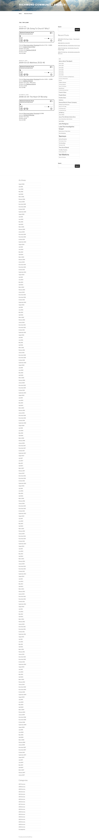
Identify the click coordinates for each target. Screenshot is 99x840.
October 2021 (22, 330)
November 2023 (22, 267)
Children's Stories (62, 82)
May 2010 (21, 674)
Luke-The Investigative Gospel (66, 128)
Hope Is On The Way (62, 106)
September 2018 (22, 423)
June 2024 (21, 249)
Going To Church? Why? (29, 47)
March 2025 (21, 226)
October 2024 (22, 239)
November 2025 (22, 206)
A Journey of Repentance (63, 78)
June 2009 (21, 702)
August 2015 (21, 516)
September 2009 (22, 694)
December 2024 (22, 234)
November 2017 (22, 448)
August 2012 (21, 606)
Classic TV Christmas (62, 86)
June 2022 (21, 309)
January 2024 (22, 262)
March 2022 (21, 317)
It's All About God (62, 108)
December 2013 (22, 566)
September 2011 (22, 634)
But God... (60, 80)
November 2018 (22, 418)
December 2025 (22, 204)
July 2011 (21, 639)
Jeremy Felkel (61, 114)
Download (36, 45)
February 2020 (22, 380)
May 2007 (21, 765)
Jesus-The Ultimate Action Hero (67, 117)
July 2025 (21, 216)
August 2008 (21, 727)
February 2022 (22, 319)
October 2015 (22, 511)
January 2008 (22, 744)
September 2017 (22, 453)
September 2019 (22, 392)
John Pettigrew (63, 124)
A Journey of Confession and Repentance (66, 76)
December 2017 (22, 445)
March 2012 (21, 619)
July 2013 (21, 578)
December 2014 (22, 536)
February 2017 (22, 470)
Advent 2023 (61, 72)
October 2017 (22, 450)
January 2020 (22, 382)
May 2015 (21, 523)
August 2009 (21, 697)
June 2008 (21, 732)
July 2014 (21, 548)
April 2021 (21, 345)
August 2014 (21, 546)
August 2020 (21, 365)
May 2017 (21, 463)
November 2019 (22, 387)
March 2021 (21, 347)
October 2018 (22, 420)
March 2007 (21, 770)
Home (20, 13)
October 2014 (22, 541)
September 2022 (22, 302)
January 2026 (22, 201)
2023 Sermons (22, 819)
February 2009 (22, 712)
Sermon (62, 136)
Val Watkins (64, 154)
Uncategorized (22, 829)
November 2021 (22, 327)
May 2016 (21, 493)
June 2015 (21, 521)
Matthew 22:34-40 (31, 50)
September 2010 (22, 664)
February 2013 (22, 591)
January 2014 (22, 563)
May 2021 (21, 342)
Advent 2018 (61, 69)
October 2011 (22, 631)
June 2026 (21, 189)
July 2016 (21, 488)
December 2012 (22, 596)
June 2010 (21, 671)
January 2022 (22, 322)
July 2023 (21, 277)
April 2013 (21, 586)
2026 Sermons (22, 826)
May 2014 (21, 553)
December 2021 (22, 324)
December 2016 (22, 475)
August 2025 (21, 214)
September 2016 (22, 483)
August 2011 (21, 636)
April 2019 (21, 405)
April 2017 (21, 465)
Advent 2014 (61, 63)
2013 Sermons (22, 794)
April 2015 (21, 526)
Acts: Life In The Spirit (65, 61)
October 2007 (22, 752)
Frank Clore (62, 95)
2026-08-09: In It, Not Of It (64, 43)
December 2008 (22, 717)
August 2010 (21, 666)
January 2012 (21, 624)
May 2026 (21, 191)
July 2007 (21, 760)
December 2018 (22, 415)
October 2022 (22, 299)
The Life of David (64, 147)
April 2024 (21, 254)
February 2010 (22, 682)
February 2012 (22, 621)
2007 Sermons (22, 784)
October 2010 (22, 661)
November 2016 (22, 478)
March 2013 (21, 588)
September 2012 (22, 604)
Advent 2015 (61, 65)
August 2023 (21, 274)
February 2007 (22, 772)
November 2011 (22, 629)
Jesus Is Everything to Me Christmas (65, 119)
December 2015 (22, 506)
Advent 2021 (61, 71)
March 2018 (21, 438)
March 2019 (21, 407)
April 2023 (21, 284)
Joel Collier (61, 121)
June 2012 (21, 611)
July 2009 (21, 699)
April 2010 (21, 677)
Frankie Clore (62, 97)
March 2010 (21, 679)
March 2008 (21, 739)
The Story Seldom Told (62, 151)
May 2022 (21, 312)
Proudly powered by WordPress (25, 836)
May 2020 (21, 372)
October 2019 (22, 390)
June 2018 (21, 430)
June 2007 (21, 762)
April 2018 (21, 435)
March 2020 (21, 377)
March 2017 (21, 468)
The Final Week (62, 143)
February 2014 (22, 561)
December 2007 (22, 747)
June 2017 (21, 460)
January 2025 (22, 231)
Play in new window (28, 45)
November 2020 (22, 357)
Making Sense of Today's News (64, 131)
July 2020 (21, 367)
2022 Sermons (22, 816)
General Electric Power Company (68, 102)
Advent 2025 (61, 74)
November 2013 (22, 568)
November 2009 (22, 689)
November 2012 (22, 599)
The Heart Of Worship (28, 115)
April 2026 (21, 194)
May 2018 (21, 433)
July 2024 (21, 247)
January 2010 (22, 684)
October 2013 (22, 571)
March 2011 (21, 649)
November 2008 (22, 719)
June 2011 (21, 641)
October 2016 (22, 480)
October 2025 (22, 209)
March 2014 (21, 558)
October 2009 (22, 692)
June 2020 (21, 370)
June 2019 (21, 400)
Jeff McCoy (61, 112)
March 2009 (21, 709)
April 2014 (21, 556)
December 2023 (22, 264)
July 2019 (21, 397)
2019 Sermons (22, 809)
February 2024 (22, 259)
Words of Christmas (62, 157)
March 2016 (21, 498)
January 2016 (22, 503)
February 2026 (22, 199)
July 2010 (21, 669)
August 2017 (21, 455)
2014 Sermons (22, 796)
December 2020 (22, 355)
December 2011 (22, 626)
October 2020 (22, 360)
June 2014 (21, 551)
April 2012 (21, 616)
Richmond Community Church (42, 4)
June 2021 (21, 340)
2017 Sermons (22, 804)
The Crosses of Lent (62, 141)
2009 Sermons (22, 789)
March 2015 (21, 528)
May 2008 (21, 734)
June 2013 (21, 581)
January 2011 (21, 654)
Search (59, 26)
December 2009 (22, 687)
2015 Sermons (22, 799)
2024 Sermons (22, 821)
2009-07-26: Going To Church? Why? (34, 28)
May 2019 (21, 402)
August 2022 (21, 304)
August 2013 (21, 576)
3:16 (60, 58)
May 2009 (21, 704)
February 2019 (22, 410)
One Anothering (62, 133)
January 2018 (22, 443)
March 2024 (21, 257)
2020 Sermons (22, 811)
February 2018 (22, 440)
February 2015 (22, 531)
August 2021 (21, 335)
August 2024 (21, 244)
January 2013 (22, 594)
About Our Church (28, 13)
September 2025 (22, 211)
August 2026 (21, 184)
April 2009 (21, 707)
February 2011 (22, 651)
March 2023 (21, 287)
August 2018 (21, 425)
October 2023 (22, 269)
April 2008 (21, 737)
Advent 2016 (61, 67)
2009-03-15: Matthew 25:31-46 (32, 63)
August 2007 (21, 757)
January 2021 (21, 352)
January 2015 (22, 533)
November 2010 (22, 659)
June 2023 (21, 279)
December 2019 (22, 385)
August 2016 (21, 485)
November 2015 (22, 508)
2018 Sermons (22, 806)
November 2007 (22, 749)
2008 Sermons (22, 786)
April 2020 (21, 375)
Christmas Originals (62, 84)
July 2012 (21, 609)
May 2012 (21, 614)
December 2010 (22, 656)
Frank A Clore (62, 92)
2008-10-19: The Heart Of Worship (33, 97)
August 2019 (21, 395)
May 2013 (21, 583)
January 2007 (22, 775)
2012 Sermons (22, 791)
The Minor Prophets (63, 149)
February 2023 (22, 289)
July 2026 (21, 186)
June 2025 (21, 219)
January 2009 (22, 714)
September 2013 (22, 573)
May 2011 (21, 644)
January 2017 (21, 473)
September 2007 (22, 754)
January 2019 (22, 413)
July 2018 (21, 428)
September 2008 (22, 724)
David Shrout (61, 88)
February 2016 (22, 501)
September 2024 (22, 241)
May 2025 (21, 221)
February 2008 (22, 742)
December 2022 (22, 294)
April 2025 (21, 224)
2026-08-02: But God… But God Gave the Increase (69, 45)
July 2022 (21, 307)
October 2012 (22, 601)
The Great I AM (62, 145)
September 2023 (22, 272)
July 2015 (21, 518)
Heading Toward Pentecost (64, 104)
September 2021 (22, 332)
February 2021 (22, 350)
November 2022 (22, 297)
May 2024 (21, 252)
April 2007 (21, 767)
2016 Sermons (22, 801)
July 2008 (21, 729)
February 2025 (22, 229)
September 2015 (22, 513)
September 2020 (22, 362)
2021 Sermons (22, 814)
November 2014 (22, 538)
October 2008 (22, 722)
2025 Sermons (22, 824)
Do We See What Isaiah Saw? (63, 90)
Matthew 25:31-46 (28, 81)
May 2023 (21, 282)
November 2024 (22, 236)
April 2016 (21, 495)
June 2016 (21, 490)
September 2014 (22, 543)
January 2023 (22, 292)
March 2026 (21, 196)
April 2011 (21, 646)
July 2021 (21, 337)
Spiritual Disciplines (63, 139)
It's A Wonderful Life (62, 110)
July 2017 (21, 458)
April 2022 (21, 314)
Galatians (61, 100)
